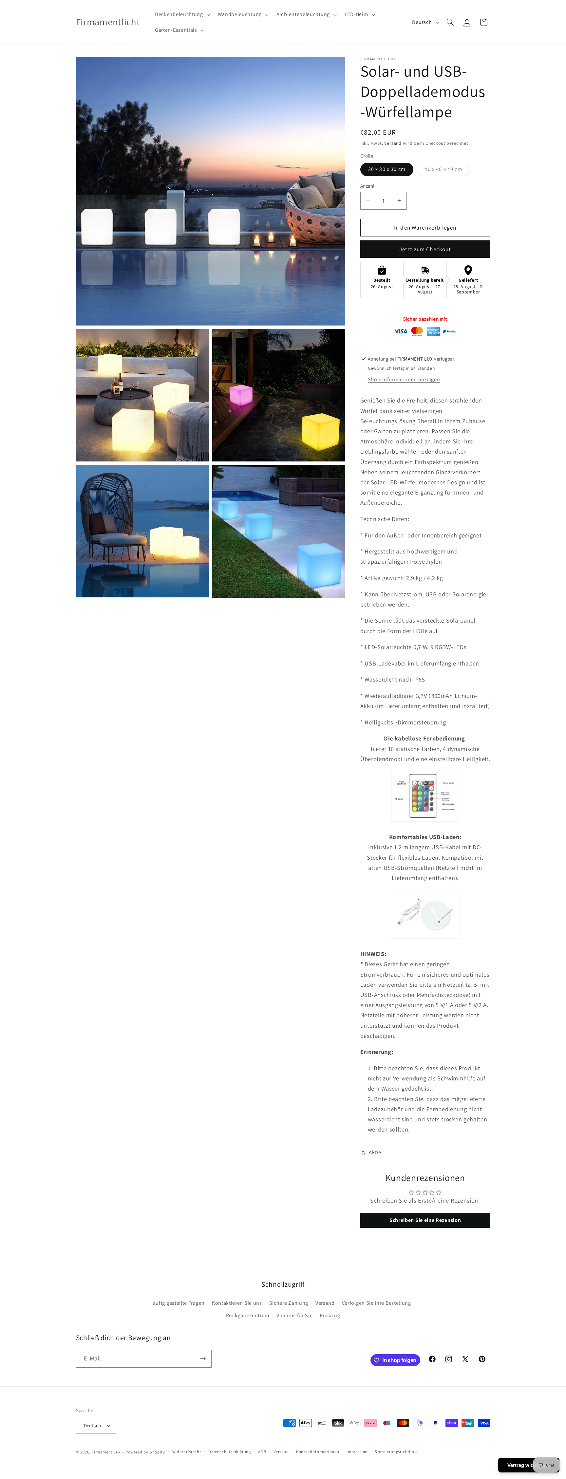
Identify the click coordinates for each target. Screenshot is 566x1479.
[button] (181, 14)
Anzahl (367, 186)
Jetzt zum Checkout (425, 249)
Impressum (357, 1451)
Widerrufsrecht (186, 1451)
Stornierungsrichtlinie (396, 1451)
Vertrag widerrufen (528, 1465)
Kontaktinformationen (317, 1451)
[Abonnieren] (203, 1359)
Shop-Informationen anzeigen (404, 379)
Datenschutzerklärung (229, 1451)
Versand (393, 143)
